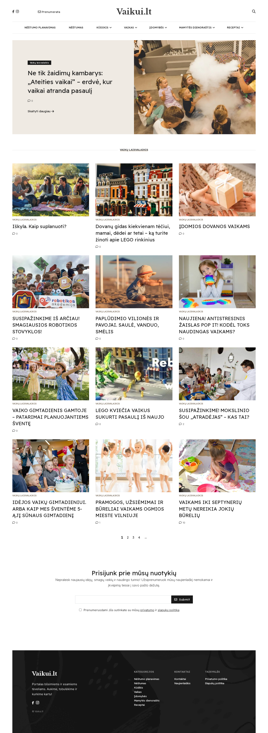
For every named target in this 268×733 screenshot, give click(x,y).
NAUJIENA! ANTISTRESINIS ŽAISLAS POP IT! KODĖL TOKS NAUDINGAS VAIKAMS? (214, 324)
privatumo (147, 610)
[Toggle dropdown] (110, 27)
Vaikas (129, 27)
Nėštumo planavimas (40, 27)
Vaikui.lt (134, 12)
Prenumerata (51, 12)
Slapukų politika (214, 683)
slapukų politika (168, 610)
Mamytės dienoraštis (195, 27)
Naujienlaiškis (182, 683)
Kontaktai (180, 678)
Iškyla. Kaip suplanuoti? (39, 226)
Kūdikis (102, 27)
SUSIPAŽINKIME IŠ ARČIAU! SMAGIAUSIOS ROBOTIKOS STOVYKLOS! (45, 324)
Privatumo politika (216, 678)
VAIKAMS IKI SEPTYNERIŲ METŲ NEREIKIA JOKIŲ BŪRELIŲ (210, 508)
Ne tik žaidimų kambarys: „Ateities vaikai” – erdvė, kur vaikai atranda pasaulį (70, 81)
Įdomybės (156, 27)
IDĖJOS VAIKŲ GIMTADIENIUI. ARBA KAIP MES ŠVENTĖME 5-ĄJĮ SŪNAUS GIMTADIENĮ (49, 508)
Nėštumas (76, 27)
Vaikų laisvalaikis (39, 62)
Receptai (233, 27)
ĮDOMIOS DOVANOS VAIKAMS (214, 226)
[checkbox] (80, 610)
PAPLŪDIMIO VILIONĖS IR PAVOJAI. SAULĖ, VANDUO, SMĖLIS (127, 324)
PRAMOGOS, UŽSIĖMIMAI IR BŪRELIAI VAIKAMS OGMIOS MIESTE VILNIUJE (130, 508)
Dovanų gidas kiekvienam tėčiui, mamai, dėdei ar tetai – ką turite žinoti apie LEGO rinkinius (133, 232)
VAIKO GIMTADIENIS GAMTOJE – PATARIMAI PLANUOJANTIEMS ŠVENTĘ (50, 416)
